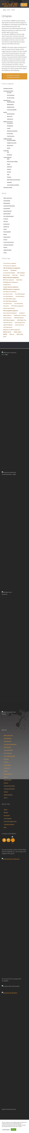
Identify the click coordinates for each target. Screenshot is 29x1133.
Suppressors (10, 119)
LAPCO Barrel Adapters (8, 320)
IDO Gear (5, 221)
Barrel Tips (9, 116)
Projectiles (6, 150)
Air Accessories (10, 95)
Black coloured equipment (11, 277)
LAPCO (5, 229)
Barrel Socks (10, 145)
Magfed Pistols (10, 107)
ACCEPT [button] (13, 1129)
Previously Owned (7, 187)
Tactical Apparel (7, 157)
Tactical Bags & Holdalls (13, 185)
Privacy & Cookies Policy (10, 821)
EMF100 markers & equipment (11, 289)
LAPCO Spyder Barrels (20, 322)
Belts (8, 159)
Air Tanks (9, 92)
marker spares (17, 332)
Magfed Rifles (10, 104)
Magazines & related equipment (11, 329)
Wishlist (6, 812)
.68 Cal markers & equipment (11, 268)
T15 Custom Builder (11, 109)
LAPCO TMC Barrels (7, 327)
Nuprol (5, 234)
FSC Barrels (6, 306)
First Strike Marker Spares (9, 298)
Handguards (10, 125)
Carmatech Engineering (9, 205)
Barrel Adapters (11, 113)
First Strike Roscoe (7, 303)
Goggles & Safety (7, 138)
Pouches (9, 177)
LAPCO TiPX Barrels (19, 325)
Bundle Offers (19, 279)
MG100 (5, 334)
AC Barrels (14, 270)
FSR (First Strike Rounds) (8, 308)
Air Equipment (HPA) (8, 91)
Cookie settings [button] (6, 1129)
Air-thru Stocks (10, 97)
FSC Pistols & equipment (17, 306)
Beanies (22, 275)
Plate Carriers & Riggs (12, 161)
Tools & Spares (10, 136)
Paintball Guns (7, 100)
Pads (8, 174)
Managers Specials (8, 88)
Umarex (5, 247)
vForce (5, 252)
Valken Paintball (7, 250)
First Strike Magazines (8, 296)
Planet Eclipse (6, 237)
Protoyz (5, 239)
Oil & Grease (10, 133)
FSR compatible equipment (10, 310)
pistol (4, 336)
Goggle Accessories (11, 142)
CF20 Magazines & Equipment (10, 282)
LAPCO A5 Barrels (7, 317)
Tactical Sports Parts (8, 242)
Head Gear (9, 166)
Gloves (8, 148)
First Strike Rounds (18, 303)
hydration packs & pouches (20, 315)
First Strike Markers (20, 296)
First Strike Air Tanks (8, 294)
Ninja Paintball (7, 231)
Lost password (7, 818)
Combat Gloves (7, 284)
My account (7, 815)
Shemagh (9, 182)
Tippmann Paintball (8, 245)
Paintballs (9, 154)
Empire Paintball (7, 211)
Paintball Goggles (11, 140)
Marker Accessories (8, 121)
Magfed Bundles (11, 102)
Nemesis (12, 334)
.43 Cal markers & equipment (9, 263)
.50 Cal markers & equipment (9, 265)
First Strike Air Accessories (9, 291)
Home (4, 10)
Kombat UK (6, 226)
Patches (9, 172)
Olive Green (20, 334)
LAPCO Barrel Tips (21, 320)
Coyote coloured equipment (10, 287)
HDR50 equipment (7, 315)
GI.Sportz (5, 218)
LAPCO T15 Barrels (7, 325)
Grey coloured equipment (10, 313)
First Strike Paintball (8, 216)
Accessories (10, 123)
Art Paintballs (6, 200)
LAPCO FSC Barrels (7, 322)
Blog (5, 827)
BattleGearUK (6, 203)
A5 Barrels (5, 270)
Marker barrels (7, 332)
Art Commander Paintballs (9, 272)
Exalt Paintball (7, 213)
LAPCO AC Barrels (19, 317)
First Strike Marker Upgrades (10, 301)
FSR (8, 152)
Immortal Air (6, 224)
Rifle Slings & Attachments (13, 179)
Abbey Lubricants (7, 198)
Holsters (9, 169)
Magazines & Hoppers (12, 131)
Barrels (5, 112)
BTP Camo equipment (8, 279)
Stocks (8, 128)
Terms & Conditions (9, 824)
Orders (5, 809)
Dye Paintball (6, 208)
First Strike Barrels (20, 294)
